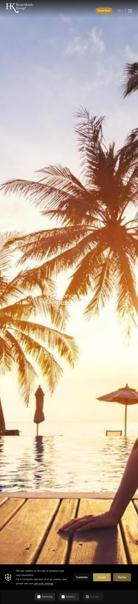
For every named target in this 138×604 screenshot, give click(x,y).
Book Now (104, 10)
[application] (69, 584)
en (119, 10)
